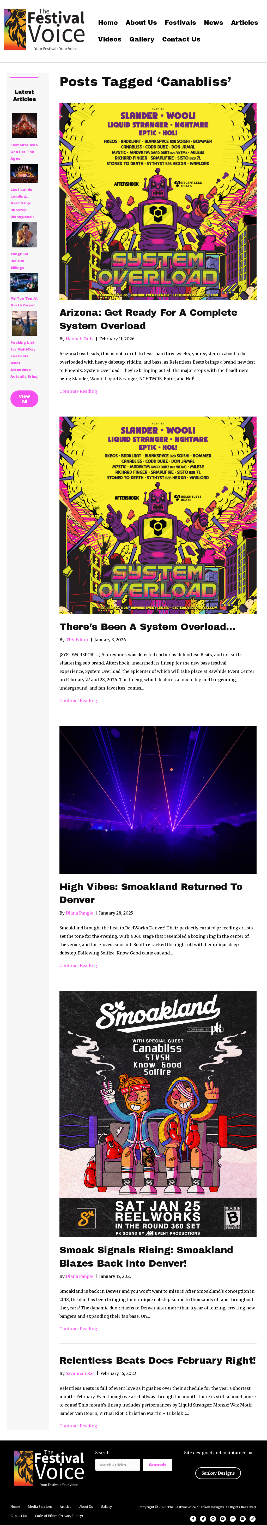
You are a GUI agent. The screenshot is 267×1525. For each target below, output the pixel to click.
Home (108, 22)
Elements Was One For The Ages (24, 152)
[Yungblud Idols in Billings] (24, 234)
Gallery (141, 39)
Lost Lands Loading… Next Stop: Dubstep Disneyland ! (22, 203)
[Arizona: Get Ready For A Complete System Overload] (158, 201)
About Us (141, 22)
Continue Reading (78, 391)
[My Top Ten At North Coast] (24, 282)
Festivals (180, 22)
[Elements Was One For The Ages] (24, 125)
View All (24, 398)
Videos (110, 39)
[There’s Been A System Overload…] (158, 514)
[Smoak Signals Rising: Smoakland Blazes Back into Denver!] (158, 1113)
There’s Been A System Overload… (147, 627)
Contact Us (181, 39)
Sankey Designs (218, 1473)
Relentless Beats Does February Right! (157, 1360)
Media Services (40, 1507)
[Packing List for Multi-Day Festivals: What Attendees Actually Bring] (24, 323)
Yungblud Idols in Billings (19, 261)
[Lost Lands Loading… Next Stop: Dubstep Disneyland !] (24, 173)
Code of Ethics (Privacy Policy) (59, 1516)
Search (102, 1452)
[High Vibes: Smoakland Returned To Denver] (158, 799)
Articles (244, 22)
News (213, 22)
